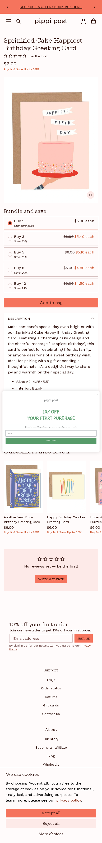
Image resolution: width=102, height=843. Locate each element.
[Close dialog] (96, 394)
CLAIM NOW (51, 441)
